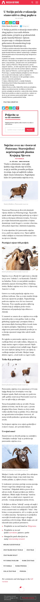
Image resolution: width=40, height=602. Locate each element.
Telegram (25, 26)
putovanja (7, 566)
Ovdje (11, 598)
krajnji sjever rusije (11, 545)
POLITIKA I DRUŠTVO (10, 102)
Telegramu (32, 526)
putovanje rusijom (10, 561)
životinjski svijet (10, 555)
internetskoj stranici (17, 539)
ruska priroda (21, 566)
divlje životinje (9, 571)
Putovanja (19, 159)
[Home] (3, 2)
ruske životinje (28, 561)
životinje (30, 550)
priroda (23, 571)
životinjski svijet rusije (13, 550)
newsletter (13, 533)
